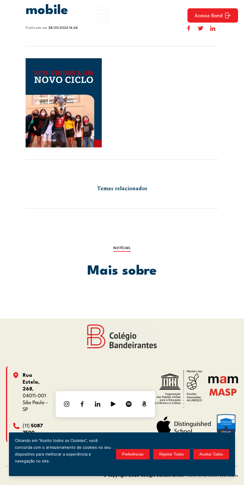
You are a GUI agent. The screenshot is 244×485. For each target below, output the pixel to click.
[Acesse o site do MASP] (223, 391)
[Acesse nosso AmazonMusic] (144, 404)
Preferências (133, 454)
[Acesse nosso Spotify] (128, 404)
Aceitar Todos (211, 454)
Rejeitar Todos (171, 454)
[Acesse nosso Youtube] (113, 404)
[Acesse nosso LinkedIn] (98, 404)
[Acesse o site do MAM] (223, 382)
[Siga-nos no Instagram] (67, 404)
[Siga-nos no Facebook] (82, 404)
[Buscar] (178, 15)
